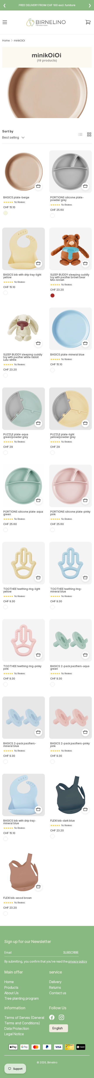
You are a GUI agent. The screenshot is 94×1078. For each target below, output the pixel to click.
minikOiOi (19, 40)
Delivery (55, 982)
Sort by (7, 131)
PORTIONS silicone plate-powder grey (67, 198)
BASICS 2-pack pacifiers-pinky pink (70, 744)
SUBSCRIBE (71, 952)
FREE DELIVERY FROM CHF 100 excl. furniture (47, 5)
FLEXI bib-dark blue (62, 820)
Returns (55, 987)
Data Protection (16, 1028)
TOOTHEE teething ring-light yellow (21, 590)
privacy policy (77, 961)
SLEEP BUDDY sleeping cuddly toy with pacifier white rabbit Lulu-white (22, 357)
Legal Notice (14, 1034)
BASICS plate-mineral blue (67, 354)
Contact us (57, 993)
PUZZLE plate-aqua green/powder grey (15, 435)
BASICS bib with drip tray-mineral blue (19, 822)
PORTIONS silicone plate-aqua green (23, 513)
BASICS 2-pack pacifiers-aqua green (69, 667)
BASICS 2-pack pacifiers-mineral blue (19, 744)
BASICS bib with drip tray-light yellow (22, 276)
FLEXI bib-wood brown (17, 898)
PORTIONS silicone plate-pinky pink (70, 513)
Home (6, 40)
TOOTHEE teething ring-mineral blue (66, 590)
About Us (11, 993)
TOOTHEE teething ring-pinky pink (22, 667)
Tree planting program (21, 998)
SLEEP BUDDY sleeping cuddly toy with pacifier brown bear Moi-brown (69, 277)
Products (11, 987)
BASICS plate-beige (16, 197)
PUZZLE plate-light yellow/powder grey (62, 435)
